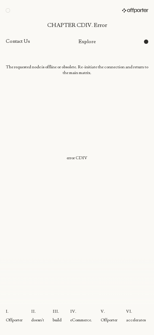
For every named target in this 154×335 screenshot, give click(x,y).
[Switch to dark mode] (146, 42)
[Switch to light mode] (8, 10)
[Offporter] (135, 10)
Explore (87, 41)
